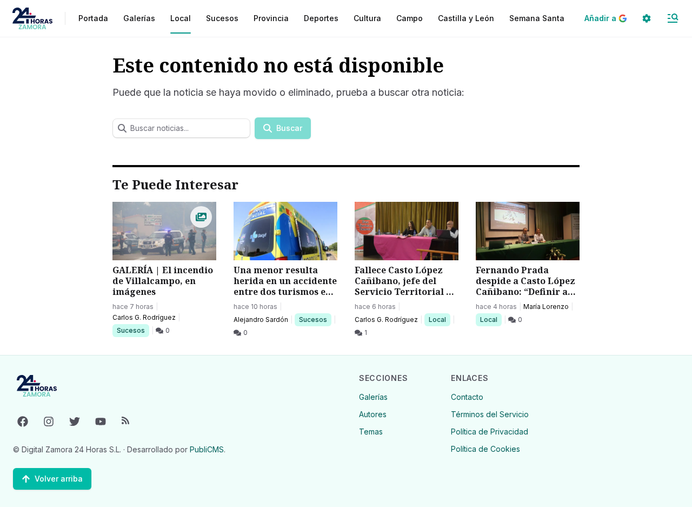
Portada (93, 18)
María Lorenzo (546, 306)
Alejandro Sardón (261, 319)
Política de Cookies (485, 448)
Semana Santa (536, 18)
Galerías (139, 18)
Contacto (467, 396)
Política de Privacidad (489, 431)
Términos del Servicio (490, 414)
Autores (373, 414)
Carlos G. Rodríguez (144, 317)
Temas (371, 431)
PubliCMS (207, 449)
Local (439, 319)
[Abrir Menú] (672, 18)
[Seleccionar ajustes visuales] (646, 18)
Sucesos (132, 330)
